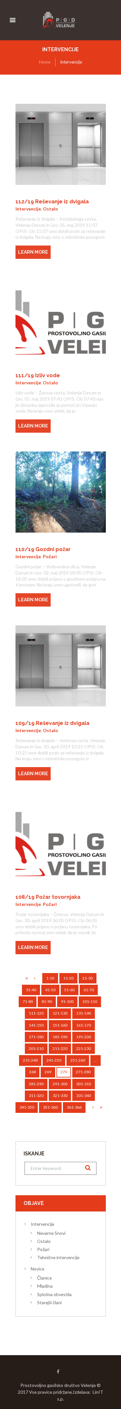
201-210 (36, 1048)
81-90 (47, 1001)
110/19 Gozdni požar (43, 549)
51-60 (69, 989)
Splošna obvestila (54, 1294)
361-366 (74, 1107)
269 (48, 1071)
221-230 (83, 1048)
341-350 (26, 1107)
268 (32, 1071)
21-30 (87, 978)
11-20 (68, 978)
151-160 (60, 1025)
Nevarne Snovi (51, 1233)
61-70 (89, 989)
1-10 (50, 978)
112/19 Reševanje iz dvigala (52, 202)
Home (44, 62)
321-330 (60, 1095)
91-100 (67, 1001)
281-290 (36, 1083)
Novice (37, 1268)
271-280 (83, 1071)
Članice (44, 1278)
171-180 (36, 1036)
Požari (50, 556)
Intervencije (28, 208)
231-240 (30, 1060)
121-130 (60, 1013)
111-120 (36, 1013)
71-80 (28, 1001)
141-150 (36, 1025)
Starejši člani (49, 1302)
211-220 (60, 1048)
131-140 (83, 1013)
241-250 (53, 1060)
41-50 (50, 989)
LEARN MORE (33, 252)
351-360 (50, 1107)
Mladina (45, 1286)
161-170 (83, 1025)
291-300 (60, 1083)
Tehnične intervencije (58, 1257)
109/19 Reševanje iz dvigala (52, 723)
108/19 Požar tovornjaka (47, 897)
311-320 (36, 1095)
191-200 (83, 1036)
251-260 (77, 1060)
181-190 (60, 1036)
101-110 (89, 1001)
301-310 (83, 1083)
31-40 (31, 989)
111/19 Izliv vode (37, 375)
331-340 (83, 1095)
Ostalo (50, 208)
